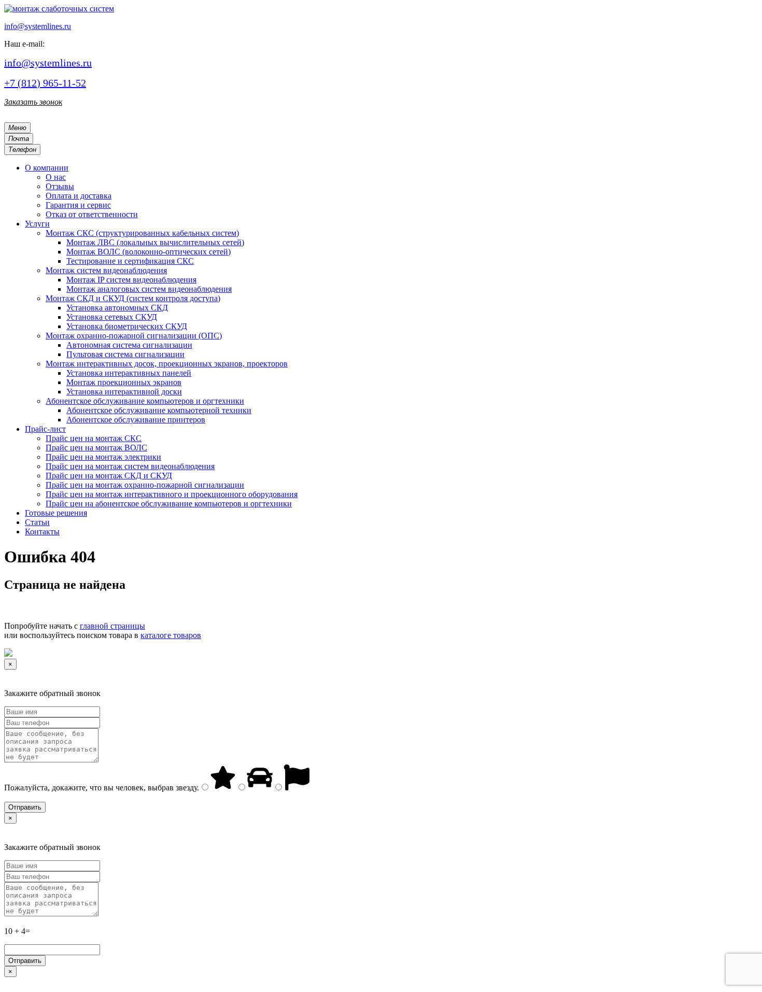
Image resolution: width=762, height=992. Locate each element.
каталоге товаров (170, 635)
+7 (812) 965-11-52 (45, 83)
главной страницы (112, 625)
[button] (46, 167)
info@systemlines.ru (37, 26)
